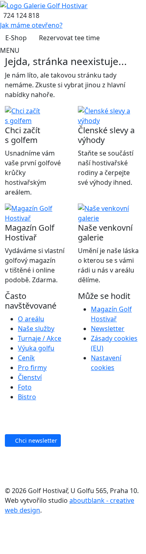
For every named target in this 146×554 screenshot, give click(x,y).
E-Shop (16, 37)
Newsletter (108, 328)
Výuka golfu (36, 348)
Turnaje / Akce (39, 338)
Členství (30, 377)
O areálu (31, 318)
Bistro (27, 396)
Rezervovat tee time (69, 37)
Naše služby (36, 328)
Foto (25, 387)
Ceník (26, 357)
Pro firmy (32, 367)
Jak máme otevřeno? (31, 25)
